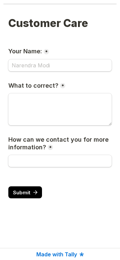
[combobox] (60, 161)
